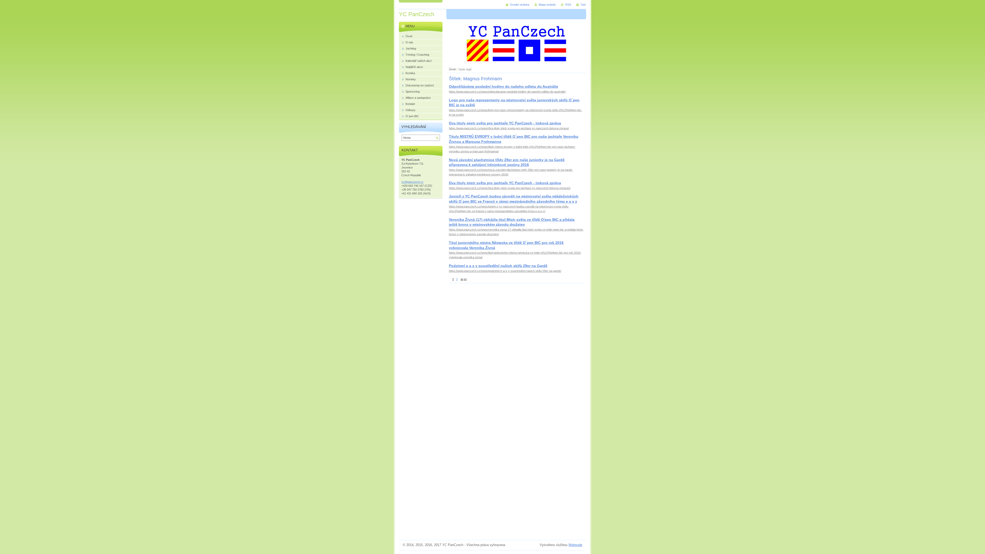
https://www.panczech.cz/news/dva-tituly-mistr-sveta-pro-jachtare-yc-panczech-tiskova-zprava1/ (509, 188)
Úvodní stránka (519, 4)
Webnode (575, 545)
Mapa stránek (547, 4)
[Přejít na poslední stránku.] (465, 279)
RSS (568, 4)
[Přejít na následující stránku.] (462, 279)
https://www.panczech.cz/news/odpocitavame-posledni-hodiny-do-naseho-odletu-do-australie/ (507, 91)
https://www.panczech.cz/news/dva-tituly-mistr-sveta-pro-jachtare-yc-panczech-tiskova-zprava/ (509, 128)
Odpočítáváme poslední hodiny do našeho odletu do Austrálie (503, 86)
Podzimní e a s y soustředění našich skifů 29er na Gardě (498, 266)
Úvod (452, 69)
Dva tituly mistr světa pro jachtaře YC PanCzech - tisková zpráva (505, 123)
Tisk (583, 4)
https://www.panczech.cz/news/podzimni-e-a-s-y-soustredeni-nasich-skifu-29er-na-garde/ (505, 270)
